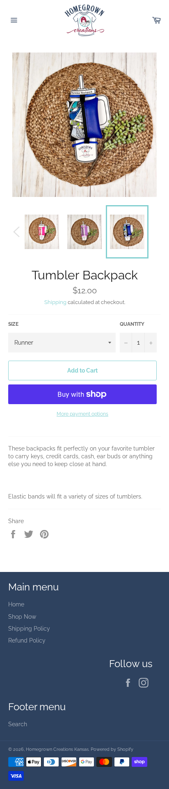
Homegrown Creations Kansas (57, 749)
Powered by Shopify (112, 749)
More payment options (82, 414)
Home (16, 604)
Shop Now (22, 616)
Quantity (132, 324)
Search (17, 724)
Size (13, 324)
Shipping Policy (29, 628)
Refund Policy (27, 640)
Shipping (55, 302)
